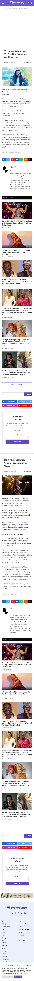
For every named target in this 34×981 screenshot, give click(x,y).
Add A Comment (17, 384)
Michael (5, 62)
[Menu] (3, 3)
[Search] (28, 3)
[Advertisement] (17, 29)
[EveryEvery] (17, 3)
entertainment (28, 62)
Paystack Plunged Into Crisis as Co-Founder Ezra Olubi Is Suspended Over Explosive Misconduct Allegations (16, 373)
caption (19, 567)
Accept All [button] (18, 977)
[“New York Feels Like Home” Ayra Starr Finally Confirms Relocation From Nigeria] (17, 239)
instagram (6, 594)
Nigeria (5, 152)
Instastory (22, 120)
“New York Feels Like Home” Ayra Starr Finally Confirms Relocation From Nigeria (16, 252)
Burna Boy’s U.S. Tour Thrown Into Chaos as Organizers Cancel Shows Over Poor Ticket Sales (17, 223)
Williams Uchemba (18, 89)
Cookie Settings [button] (7, 977)
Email (17, 434)
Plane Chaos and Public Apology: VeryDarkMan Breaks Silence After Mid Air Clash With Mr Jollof (17, 281)
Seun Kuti (23, 522)
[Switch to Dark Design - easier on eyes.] (31, 3)
